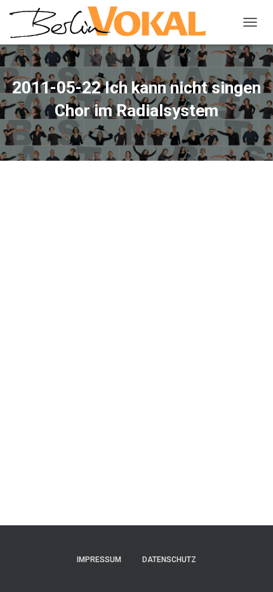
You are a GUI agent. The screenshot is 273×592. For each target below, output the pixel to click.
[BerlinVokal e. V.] (112, 22)
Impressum (99, 559)
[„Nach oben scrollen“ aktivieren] (248, 566)
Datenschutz (169, 559)
